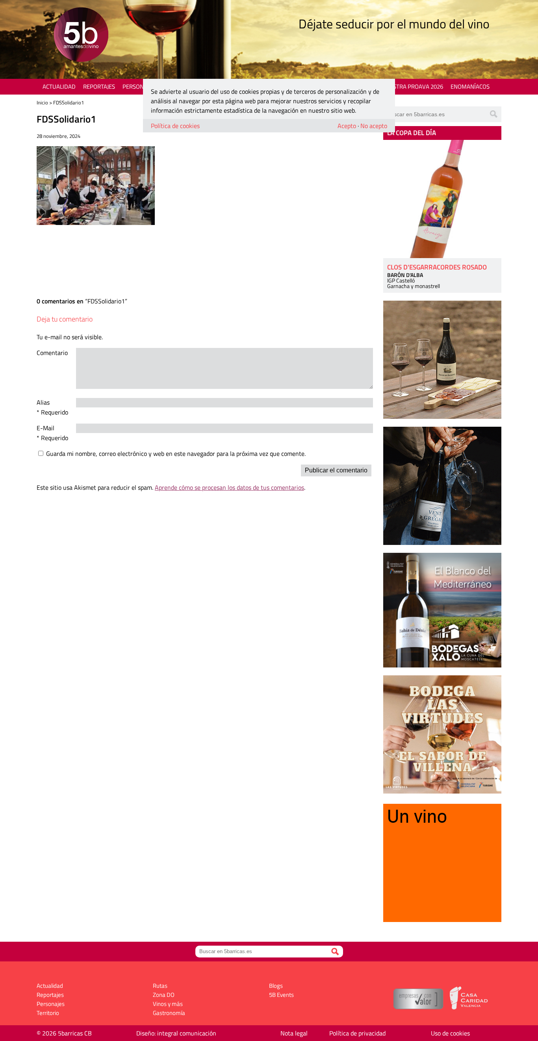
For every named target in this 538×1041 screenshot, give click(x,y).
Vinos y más (168, 1003)
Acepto (347, 125)
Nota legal (294, 1033)
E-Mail (45, 428)
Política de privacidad (357, 1033)
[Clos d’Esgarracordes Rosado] (442, 199)
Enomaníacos (470, 86)
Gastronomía (169, 1012)
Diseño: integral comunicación (176, 1033)
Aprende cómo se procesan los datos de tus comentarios (229, 487)
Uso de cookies (450, 1033)
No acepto (373, 125)
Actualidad (59, 86)
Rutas (160, 985)
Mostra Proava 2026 (413, 86)
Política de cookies (175, 125)
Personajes (138, 86)
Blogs (276, 985)
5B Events (281, 994)
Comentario (52, 352)
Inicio (42, 102)
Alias (43, 402)
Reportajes (99, 86)
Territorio (48, 1012)
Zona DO (163, 994)
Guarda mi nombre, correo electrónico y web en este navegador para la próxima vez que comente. (176, 453)
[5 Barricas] (80, 35)
